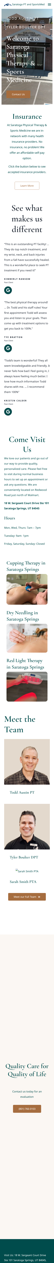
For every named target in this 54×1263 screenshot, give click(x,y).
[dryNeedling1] (27, 625)
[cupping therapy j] (27, 575)
